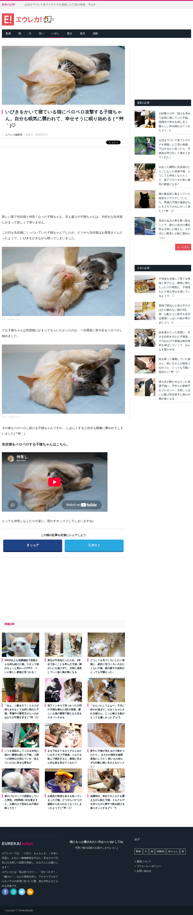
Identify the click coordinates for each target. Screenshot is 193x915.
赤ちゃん (173, 851)
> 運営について (142, 861)
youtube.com (13, 319)
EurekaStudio (25, 910)
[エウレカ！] (28, 19)
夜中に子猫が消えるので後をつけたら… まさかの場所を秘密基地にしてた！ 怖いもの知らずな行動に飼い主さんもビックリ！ (107, 758)
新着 (8, 33)
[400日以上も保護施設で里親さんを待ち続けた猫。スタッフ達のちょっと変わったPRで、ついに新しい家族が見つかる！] (20, 645)
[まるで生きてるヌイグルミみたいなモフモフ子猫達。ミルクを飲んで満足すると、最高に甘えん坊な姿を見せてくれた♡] (63, 735)
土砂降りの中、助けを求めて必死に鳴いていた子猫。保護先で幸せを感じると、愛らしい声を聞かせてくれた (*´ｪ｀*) (174, 122)
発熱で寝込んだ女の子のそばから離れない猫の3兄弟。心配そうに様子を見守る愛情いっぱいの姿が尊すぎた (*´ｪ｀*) (174, 314)
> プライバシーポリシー (147, 866)
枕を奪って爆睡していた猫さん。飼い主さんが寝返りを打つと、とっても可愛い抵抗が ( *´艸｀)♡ (174, 365)
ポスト (93, 545)
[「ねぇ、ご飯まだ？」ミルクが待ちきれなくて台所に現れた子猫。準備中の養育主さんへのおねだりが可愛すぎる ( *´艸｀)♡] (20, 690)
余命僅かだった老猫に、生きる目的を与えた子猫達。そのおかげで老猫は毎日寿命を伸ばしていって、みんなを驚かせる (174, 341)
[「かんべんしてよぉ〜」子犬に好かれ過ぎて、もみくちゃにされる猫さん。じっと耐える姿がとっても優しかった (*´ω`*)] (106, 690)
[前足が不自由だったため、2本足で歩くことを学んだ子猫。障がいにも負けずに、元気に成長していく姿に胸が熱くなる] (63, 645)
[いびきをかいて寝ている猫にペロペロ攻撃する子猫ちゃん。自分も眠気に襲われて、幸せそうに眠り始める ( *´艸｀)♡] (63, 76)
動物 (138, 851)
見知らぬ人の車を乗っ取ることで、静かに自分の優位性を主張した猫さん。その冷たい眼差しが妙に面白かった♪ (174, 229)
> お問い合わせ (142, 871)
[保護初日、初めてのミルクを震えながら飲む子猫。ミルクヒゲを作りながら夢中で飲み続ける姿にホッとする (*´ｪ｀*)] (106, 780)
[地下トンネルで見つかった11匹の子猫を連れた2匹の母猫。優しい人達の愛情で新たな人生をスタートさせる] (63, 690)
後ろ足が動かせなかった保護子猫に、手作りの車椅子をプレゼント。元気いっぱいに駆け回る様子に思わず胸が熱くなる (174, 390)
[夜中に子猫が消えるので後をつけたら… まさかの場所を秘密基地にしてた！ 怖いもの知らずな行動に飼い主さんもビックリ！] (106, 735)
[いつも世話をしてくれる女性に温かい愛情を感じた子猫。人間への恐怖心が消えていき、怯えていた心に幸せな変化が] (20, 735)
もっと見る (183, 247)
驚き (69, 33)
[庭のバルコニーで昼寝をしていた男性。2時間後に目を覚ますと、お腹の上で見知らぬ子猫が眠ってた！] (20, 780)
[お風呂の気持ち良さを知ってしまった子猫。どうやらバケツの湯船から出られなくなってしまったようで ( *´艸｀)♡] (63, 780)
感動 (95, 33)
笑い (41, 33)
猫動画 (160, 851)
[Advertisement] (63, 177)
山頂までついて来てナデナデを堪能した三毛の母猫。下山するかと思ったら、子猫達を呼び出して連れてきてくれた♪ (63, 4)
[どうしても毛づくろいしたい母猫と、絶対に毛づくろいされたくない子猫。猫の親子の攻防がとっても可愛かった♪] (106, 645)
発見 (82, 33)
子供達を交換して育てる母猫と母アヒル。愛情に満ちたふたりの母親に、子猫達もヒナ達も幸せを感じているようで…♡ (174, 287)
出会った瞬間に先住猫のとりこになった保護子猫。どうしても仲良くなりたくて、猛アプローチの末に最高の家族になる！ (174, 175)
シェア (33, 545)
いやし (56, 33)
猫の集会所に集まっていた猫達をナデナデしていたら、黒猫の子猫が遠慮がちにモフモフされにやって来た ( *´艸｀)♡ (174, 202)
